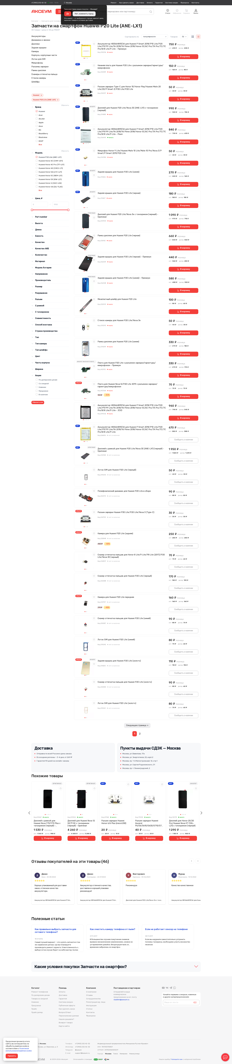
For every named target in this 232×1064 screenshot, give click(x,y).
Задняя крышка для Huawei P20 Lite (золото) (119, 661)
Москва (69, 2)
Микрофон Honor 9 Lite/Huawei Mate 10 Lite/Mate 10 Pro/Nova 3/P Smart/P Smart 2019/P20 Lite (130, 151)
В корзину (185, 56)
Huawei (42, 111)
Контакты (195, 2)
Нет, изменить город (84, 14)
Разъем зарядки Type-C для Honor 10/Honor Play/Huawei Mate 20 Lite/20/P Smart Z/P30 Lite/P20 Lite (129, 87)
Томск (115, 1054)
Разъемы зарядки (39, 66)
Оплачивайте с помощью (83, 1059)
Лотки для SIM (38, 59)
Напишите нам (176, 1059)
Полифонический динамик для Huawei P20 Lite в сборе (124, 491)
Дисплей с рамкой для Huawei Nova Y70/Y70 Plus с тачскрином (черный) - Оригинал (47, 823)
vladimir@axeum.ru (121, 1000)
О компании (91, 992)
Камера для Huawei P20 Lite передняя (116, 597)
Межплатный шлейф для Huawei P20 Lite (117, 299)
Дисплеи (35, 44)
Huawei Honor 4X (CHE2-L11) (51, 168)
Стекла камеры (38, 78)
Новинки (42, 387)
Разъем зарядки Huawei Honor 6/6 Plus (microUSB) (113, 821)
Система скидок (171, 2)
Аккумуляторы (38, 36)
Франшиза (185, 2)
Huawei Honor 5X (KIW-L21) (50, 179)
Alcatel (42, 119)
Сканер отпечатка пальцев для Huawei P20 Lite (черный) (125, 576)
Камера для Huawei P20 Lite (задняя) (115, 533)
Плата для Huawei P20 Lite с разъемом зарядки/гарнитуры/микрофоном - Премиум (127, 364)
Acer (41, 115)
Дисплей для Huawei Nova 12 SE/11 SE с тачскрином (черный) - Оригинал (81, 823)
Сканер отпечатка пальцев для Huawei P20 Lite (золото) (125, 682)
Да (67, 14)
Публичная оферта (67, 1006)
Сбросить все (37, 402)
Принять (12, 1056)
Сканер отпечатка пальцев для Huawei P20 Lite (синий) (124, 618)
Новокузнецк (134, 1054)
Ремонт (114, 2)
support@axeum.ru (82, 1053)
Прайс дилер (37, 1012)
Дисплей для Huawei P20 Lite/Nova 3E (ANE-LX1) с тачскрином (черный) (128, 109)
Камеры (35, 51)
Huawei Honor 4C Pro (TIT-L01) (51, 164)
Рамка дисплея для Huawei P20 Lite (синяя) (118, 341)
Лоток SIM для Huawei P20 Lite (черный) (117, 470)
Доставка (140, 2)
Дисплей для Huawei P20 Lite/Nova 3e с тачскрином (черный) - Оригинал (128, 215)
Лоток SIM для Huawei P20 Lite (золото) (117, 703)
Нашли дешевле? (66, 1019)
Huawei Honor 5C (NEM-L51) (50, 175)
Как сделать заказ (126, 2)
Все (40, 145)
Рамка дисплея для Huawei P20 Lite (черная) (119, 235)
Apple (41, 122)
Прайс (34, 1009)
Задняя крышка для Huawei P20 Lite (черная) (119, 193)
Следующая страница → (137, 725)
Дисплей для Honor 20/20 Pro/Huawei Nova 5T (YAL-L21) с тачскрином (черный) (182, 823)
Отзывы (89, 995)
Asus (41, 126)
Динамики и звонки (40, 40)
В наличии (43, 394)
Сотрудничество (93, 999)
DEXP (41, 141)
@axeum (78, 1050)
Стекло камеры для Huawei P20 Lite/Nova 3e (119, 320)
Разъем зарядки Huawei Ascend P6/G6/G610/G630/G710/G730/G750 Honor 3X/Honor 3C (149, 823)
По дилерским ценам (48, 380)
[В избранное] (94, 43)
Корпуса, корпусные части (44, 55)
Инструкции (91, 1006)
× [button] (41, 95)
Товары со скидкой (39, 999)
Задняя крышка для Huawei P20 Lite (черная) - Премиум (124, 257)
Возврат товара (66, 1023)
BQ (40, 130)
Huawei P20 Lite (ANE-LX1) (50, 157)
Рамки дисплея (38, 70)
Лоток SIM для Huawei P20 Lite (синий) (116, 639)
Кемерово (123, 1054)
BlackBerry (43, 133)
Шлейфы (35, 82)
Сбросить (65, 105)
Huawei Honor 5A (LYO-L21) (50, 172)
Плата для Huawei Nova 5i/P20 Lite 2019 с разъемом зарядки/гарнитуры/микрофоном (127, 385)
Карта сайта (64, 1026)
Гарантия (159, 2)
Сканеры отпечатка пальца (44, 74)
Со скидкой (44, 383)
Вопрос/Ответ (65, 1012)
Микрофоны (37, 63)
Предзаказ (43, 391)
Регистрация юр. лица (95, 1002)
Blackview (43, 137)
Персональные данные (69, 1016)
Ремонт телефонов (39, 992)
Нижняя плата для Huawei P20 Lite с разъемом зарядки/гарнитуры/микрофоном (130, 66)
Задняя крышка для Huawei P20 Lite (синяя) (118, 172)
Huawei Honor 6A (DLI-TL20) (51, 187)
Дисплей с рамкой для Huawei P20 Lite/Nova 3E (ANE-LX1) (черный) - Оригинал (131, 449)
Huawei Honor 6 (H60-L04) (50, 183)
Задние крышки (38, 47)
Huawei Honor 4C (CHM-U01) (51, 161)
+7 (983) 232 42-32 (38, 2)
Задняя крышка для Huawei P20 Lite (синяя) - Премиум (124, 278)
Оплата (150, 2)
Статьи (89, 1009)
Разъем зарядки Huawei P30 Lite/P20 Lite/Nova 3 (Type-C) (126, 512)
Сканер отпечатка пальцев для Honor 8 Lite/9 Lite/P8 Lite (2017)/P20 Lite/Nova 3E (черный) (131, 555)
